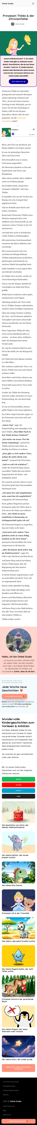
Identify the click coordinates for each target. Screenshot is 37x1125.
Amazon (18, 790)
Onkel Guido (7, 3)
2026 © (12, 1101)
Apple (18, 796)
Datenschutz (7, 1115)
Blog (4, 1110)
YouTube (18, 785)
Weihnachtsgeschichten (11, 1090)
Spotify (18, 779)
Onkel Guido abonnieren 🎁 (14, 696)
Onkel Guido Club (8, 1106)
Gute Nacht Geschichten (11, 1082)
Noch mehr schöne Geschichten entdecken (18, 1068)
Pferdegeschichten (9, 1086)
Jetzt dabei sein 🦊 (18, 82)
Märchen (6, 1095)
